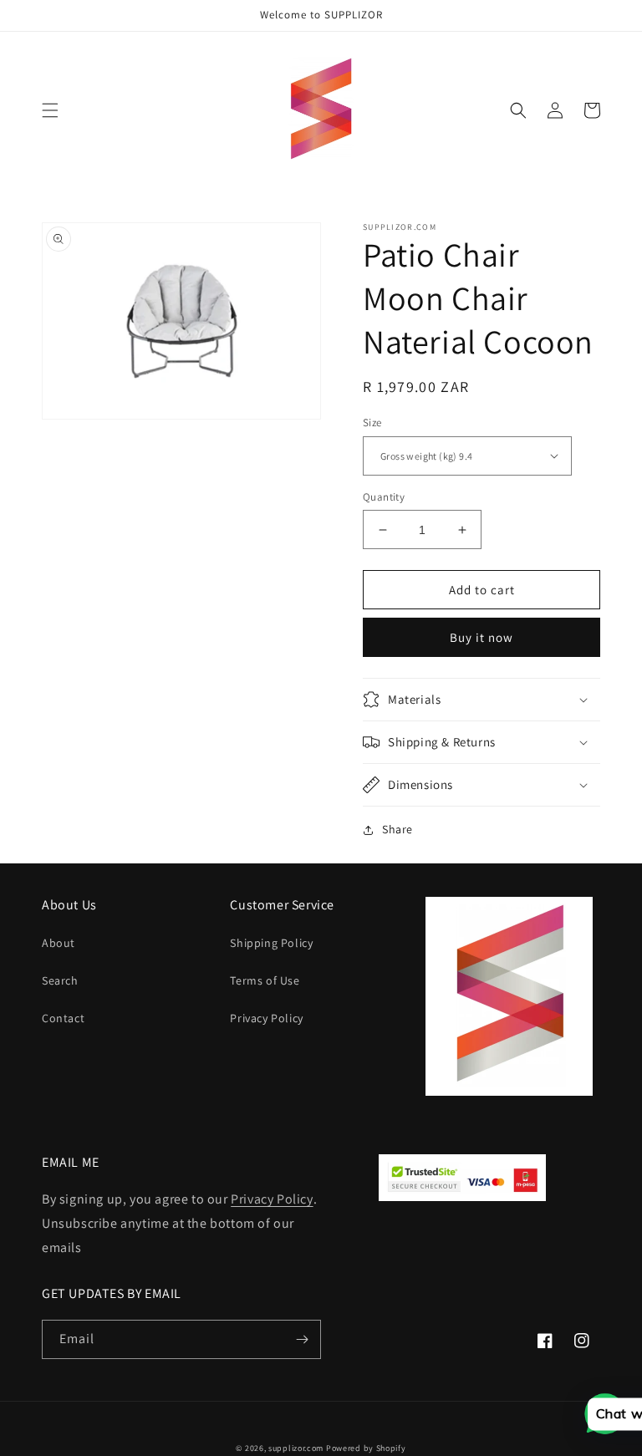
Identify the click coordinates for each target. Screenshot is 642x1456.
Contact (63, 1018)
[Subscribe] (301, 1339)
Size (372, 422)
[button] (50, 110)
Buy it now (481, 637)
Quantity (384, 497)
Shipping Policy (271, 942)
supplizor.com (296, 1448)
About (58, 942)
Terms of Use (264, 980)
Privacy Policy (266, 1018)
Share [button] (397, 829)
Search (60, 980)
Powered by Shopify (366, 1448)
